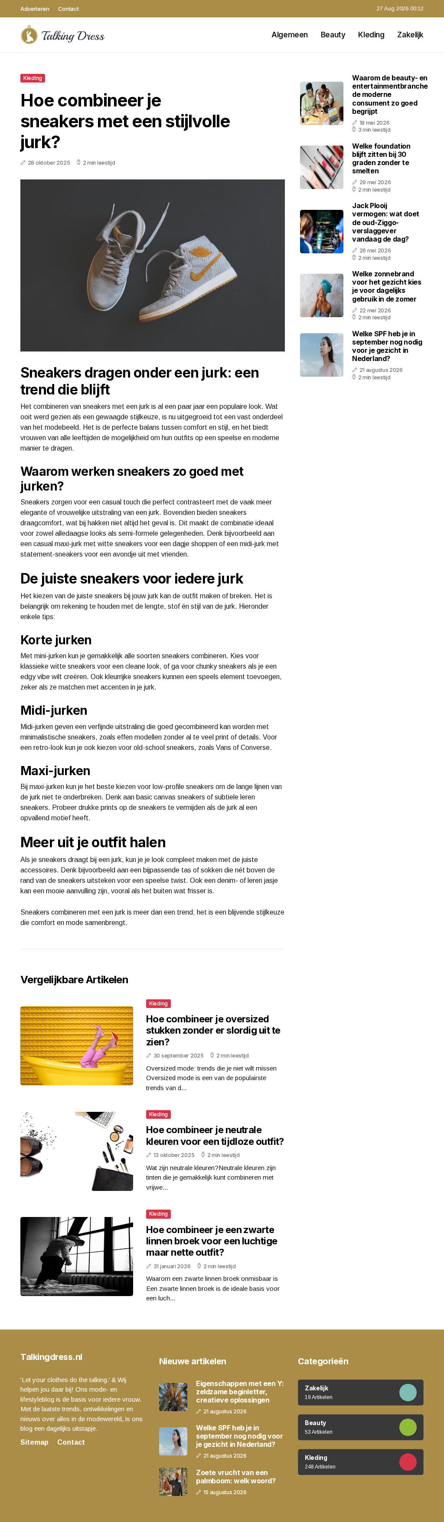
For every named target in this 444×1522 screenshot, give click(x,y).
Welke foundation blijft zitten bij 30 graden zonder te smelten (381, 159)
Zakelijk (410, 34)
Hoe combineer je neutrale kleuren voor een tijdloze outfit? (215, 1135)
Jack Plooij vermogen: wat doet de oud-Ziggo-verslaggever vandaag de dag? (385, 222)
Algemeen (289, 34)
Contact (68, 8)
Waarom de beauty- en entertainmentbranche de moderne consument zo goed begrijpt (390, 94)
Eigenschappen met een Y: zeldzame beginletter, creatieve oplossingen (240, 1391)
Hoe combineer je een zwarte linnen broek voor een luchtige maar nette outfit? (212, 1241)
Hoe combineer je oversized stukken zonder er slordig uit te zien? (213, 1030)
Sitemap (34, 1442)
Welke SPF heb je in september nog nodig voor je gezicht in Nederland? (387, 346)
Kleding (371, 34)
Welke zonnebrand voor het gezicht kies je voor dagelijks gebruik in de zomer (386, 286)
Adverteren (34, 8)
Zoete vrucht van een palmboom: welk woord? (236, 1477)
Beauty (333, 34)
